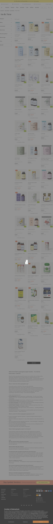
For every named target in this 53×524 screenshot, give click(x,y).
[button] (27, 261)
